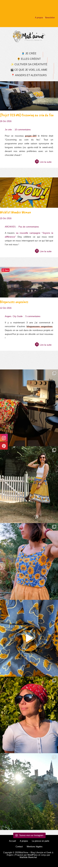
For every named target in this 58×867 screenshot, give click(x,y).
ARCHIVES (10, 227)
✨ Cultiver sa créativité (29, 64)
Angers (8, 316)
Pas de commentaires (29, 227)
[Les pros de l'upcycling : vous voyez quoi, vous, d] (29, 638)
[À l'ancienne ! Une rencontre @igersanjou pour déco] (29, 791)
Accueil (12, 841)
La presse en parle (40, 841)
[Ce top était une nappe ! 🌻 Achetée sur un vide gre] (29, 561)
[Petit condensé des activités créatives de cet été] (29, 407)
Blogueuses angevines (14, 301)
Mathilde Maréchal (28, 857)
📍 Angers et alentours (29, 75)
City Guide (18, 316)
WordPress (32, 855)
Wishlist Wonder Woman (15, 212)
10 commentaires (23, 129)
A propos (39, 17)
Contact (19, 846)
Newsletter (50, 17)
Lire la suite (46, 162)
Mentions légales (35, 846)
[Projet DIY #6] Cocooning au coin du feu (27, 115)
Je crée (8, 129)
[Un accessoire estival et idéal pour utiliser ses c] (29, 715)
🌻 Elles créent (29, 59)
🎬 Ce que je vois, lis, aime (28, 69)
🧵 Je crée (28, 53)
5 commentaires (32, 316)
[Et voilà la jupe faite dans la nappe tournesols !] (29, 484)
